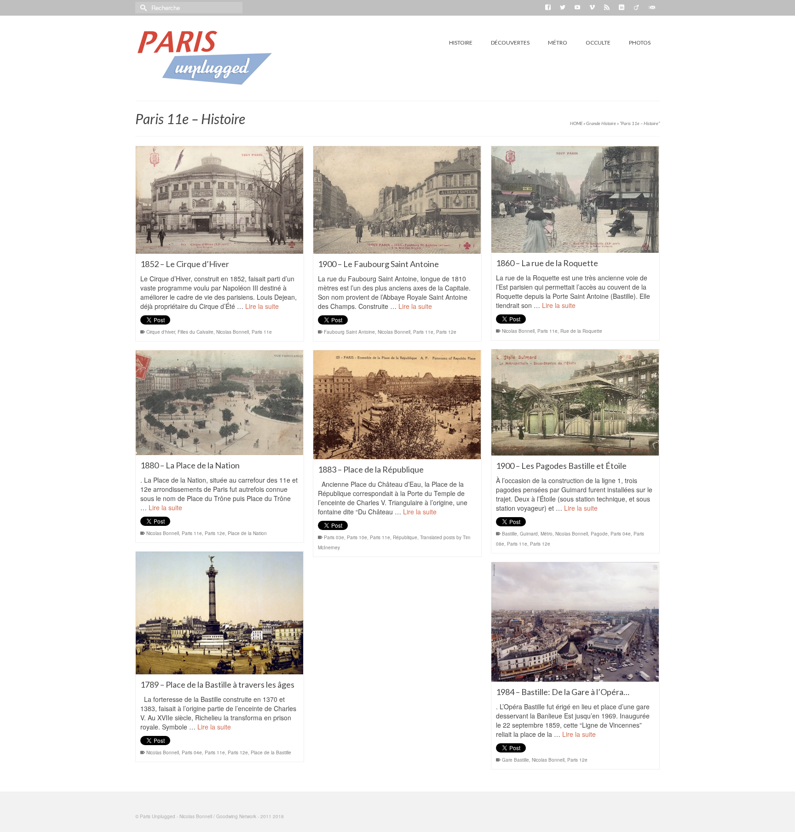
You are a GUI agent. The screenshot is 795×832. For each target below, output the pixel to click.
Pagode (599, 533)
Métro (547, 533)
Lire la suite (262, 306)
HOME (576, 123)
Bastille (509, 533)
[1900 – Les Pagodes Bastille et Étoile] (575, 402)
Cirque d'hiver (160, 332)
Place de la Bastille (271, 752)
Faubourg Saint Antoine (349, 332)
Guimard (529, 533)
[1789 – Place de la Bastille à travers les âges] (220, 613)
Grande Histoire (601, 123)
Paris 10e (357, 537)
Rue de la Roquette (581, 331)
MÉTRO (557, 42)
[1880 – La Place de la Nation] (220, 402)
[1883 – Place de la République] (397, 404)
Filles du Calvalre (195, 332)
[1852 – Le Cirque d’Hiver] (220, 200)
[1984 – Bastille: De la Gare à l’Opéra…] (575, 622)
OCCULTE (598, 42)
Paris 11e (262, 332)
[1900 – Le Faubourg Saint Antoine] (397, 200)
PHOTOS (640, 42)
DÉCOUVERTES (510, 42)
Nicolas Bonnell (232, 332)
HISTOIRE (460, 42)
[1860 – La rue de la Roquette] (575, 199)
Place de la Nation (247, 533)
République (405, 537)
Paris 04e (621, 533)
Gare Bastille (515, 760)
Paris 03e (334, 537)
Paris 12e (446, 332)
